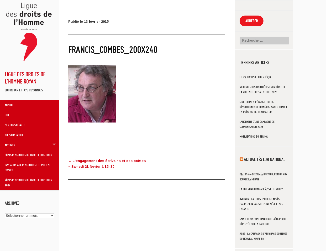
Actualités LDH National (264, 159)
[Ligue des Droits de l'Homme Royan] (29, 63)
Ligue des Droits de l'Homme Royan (25, 78)
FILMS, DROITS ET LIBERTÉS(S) (255, 77)
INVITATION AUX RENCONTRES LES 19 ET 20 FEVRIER (27, 167)
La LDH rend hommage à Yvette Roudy (261, 189)
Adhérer (251, 20)
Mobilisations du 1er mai (254, 136)
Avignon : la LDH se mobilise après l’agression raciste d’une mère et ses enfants (261, 204)
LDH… (8, 115)
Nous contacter (14, 135)
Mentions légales (15, 125)
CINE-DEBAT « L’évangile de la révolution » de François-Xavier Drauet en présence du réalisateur (263, 107)
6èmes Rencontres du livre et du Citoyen (28, 155)
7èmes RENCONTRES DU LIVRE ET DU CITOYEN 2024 (28, 182)
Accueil (9, 105)
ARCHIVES (10, 145)
